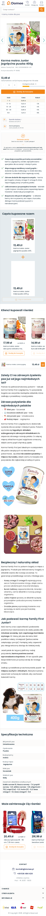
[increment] (3, 85)
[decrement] (14, 85)
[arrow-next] (43, 336)
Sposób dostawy (15, 119)
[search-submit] (41, 9)
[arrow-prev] (2, 336)
